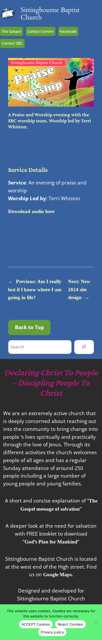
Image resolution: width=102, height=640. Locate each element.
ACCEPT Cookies (36, 624)
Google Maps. (58, 574)
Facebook (68, 31)
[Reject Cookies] (95, 622)
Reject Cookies (70, 624)
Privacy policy (52, 632)
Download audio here (31, 211)
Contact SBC (12, 43)
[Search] (84, 347)
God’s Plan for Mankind (51, 541)
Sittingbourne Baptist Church (50, 14)
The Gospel (11, 31)
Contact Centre (40, 31)
